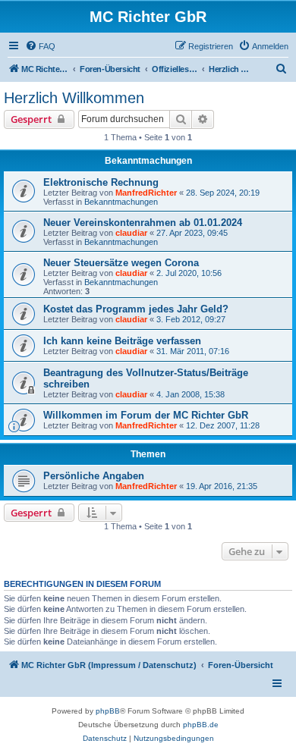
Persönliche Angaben (93, 476)
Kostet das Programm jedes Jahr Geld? (135, 309)
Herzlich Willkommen (74, 97)
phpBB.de (201, 724)
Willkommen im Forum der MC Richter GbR (145, 415)
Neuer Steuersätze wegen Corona (121, 262)
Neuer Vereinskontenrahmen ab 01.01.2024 (142, 222)
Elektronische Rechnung (101, 182)
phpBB (108, 711)
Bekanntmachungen (121, 201)
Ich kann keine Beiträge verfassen (122, 341)
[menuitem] (40, 46)
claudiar (131, 232)
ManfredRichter (146, 192)
